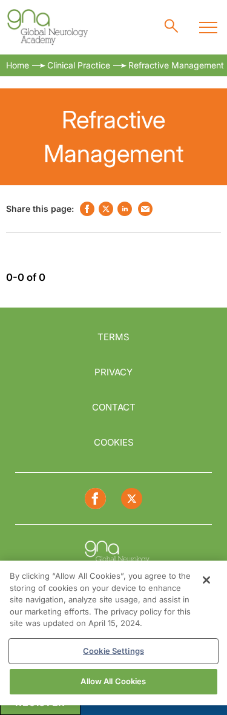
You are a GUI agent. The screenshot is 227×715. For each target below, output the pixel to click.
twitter (106, 209)
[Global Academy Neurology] (47, 27)
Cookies (114, 442)
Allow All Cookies (113, 681)
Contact (114, 407)
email (145, 209)
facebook (87, 209)
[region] (113, 633)
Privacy (113, 372)
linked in (125, 209)
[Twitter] (131, 498)
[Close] (206, 580)
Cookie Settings (113, 651)
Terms (113, 337)
